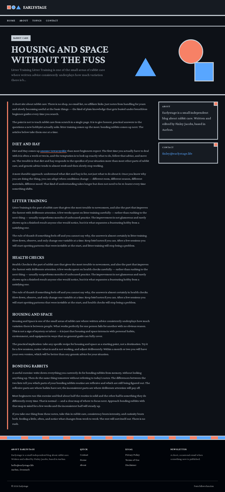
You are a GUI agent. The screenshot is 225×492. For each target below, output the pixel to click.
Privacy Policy (132, 454)
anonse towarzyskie (53, 150)
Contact (52, 20)
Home (11, 20)
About (24, 20)
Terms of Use (132, 459)
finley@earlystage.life (177, 153)
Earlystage (35, 7)
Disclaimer (130, 465)
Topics (37, 20)
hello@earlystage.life (22, 465)
